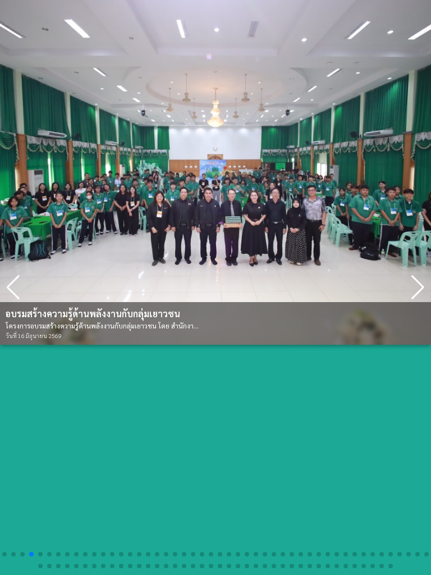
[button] (417, 287)
